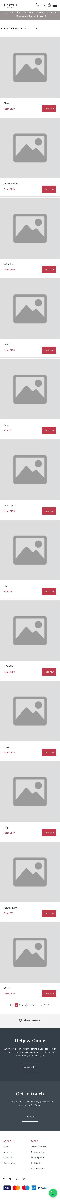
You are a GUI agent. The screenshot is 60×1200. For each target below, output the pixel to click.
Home (6, 1146)
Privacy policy (37, 1157)
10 (37, 1004)
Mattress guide (38, 1168)
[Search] (43, 5)
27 (45, 1004)
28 (49, 1004)
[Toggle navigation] (55, 5)
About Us (7, 1152)
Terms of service (38, 1146)
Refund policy (37, 1152)
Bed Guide (36, 1163)
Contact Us (8, 1157)
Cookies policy (10, 1163)
